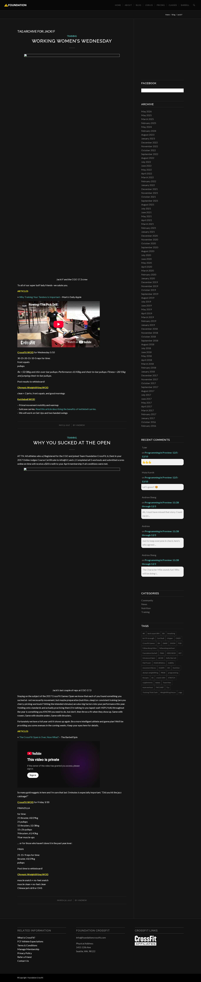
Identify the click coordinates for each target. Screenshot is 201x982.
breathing (171, 633)
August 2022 (147, 157)
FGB (180, 643)
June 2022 (146, 165)
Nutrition (146, 608)
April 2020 (146, 266)
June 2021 (146, 212)
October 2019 (148, 290)
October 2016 (148, 422)
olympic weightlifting (150, 673)
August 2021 (147, 204)
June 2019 (146, 305)
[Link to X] (181, 977)
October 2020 (148, 243)
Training (72, 36)
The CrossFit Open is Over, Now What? (39, 737)
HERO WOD (171, 653)
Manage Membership (28, 949)
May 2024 (146, 126)
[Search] (194, 5)
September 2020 (149, 247)
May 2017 (146, 402)
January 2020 (148, 278)
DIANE (165, 643)
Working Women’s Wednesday (72, 41)
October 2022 (148, 150)
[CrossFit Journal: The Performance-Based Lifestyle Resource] (146, 944)
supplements (148, 682)
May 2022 (146, 169)
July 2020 (146, 255)
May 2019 (146, 309)
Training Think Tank (150, 692)
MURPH (162, 668)
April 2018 (146, 360)
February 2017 (148, 414)
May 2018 (146, 356)
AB (144, 633)
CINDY (178, 638)
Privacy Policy (24, 953)
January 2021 (148, 231)
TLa (167, 687)
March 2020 (147, 270)
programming (173, 673)
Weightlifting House (168, 692)
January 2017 (148, 418)
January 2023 (148, 138)
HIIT (180, 653)
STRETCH (171, 678)
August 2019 (147, 297)
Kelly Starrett (171, 658)
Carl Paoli (160, 638)
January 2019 (148, 325)
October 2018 (148, 336)
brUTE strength (148, 638)
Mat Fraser (147, 663)
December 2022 (149, 142)
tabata (157, 682)
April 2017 (146, 406)
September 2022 (149, 154)
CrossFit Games (149, 643)
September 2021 (149, 200)
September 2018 (149, 340)
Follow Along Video (150, 648)
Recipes (146, 678)
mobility (171, 663)
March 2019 (147, 317)
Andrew (82, 900)
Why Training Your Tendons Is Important (39, 297)
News (144, 604)
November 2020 (149, 239)
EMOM (172, 643)
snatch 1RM (160, 678)
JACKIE (160, 658)
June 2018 (146, 352)
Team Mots (167, 682)
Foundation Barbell (150, 653)
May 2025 (146, 115)
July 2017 (146, 394)
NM (168, 668)
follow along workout (167, 648)
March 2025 (147, 119)
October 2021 (148, 196)
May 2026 (146, 111)
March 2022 (147, 177)
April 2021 (146, 220)
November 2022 (149, 146)
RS (152, 678)
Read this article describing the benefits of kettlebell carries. (66, 409)
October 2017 (148, 383)
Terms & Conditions (27, 945)
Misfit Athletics (159, 663)
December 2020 (149, 235)
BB (163, 633)
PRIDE (163, 673)
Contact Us (23, 960)
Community (147, 600)
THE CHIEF (160, 687)
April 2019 (146, 313)
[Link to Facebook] (172, 977)
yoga (180, 692)
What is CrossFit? (26, 937)
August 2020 (147, 251)
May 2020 (146, 262)
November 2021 (149, 192)
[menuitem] (118, 5)
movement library (149, 668)
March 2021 (147, 223)
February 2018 (148, 367)
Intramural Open (149, 658)
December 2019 (149, 282)
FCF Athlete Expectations (30, 941)
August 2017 (147, 391)
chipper (170, 638)
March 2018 (147, 363)
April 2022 (146, 173)
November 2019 (149, 286)
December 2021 (149, 189)
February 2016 (148, 425)
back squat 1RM (154, 633)
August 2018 (147, 344)
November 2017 (149, 379)
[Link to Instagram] (177, 977)
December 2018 (149, 328)
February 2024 (148, 130)
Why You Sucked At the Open (72, 442)
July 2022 (146, 161)
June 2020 (146, 258)
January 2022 (148, 185)
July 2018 (146, 348)
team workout (148, 687)
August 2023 (147, 134)
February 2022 (148, 181)
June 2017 (146, 398)
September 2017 (149, 387)
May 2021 (146, 216)
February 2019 (148, 321)
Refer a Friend (24, 957)
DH (159, 643)
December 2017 (149, 375)
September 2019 (149, 293)
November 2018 (149, 332)
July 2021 (146, 208)
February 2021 (148, 227)
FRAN (162, 653)
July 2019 (146, 301)
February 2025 (148, 123)
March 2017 (147, 410)
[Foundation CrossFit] (15, 5)
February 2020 (148, 274)
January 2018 (148, 371)
